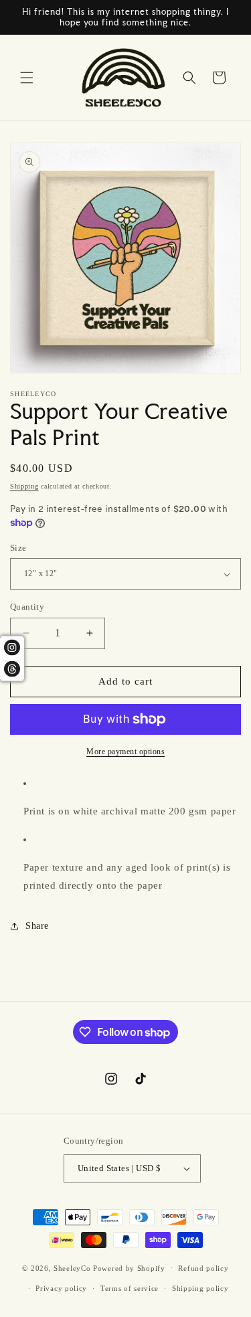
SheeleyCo (72, 1267)
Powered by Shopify (129, 1267)
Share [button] (37, 926)
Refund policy (203, 1268)
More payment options (125, 751)
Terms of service (129, 1288)
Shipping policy (200, 1288)
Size (18, 548)
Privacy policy (61, 1288)
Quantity (27, 607)
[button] (26, 77)
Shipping (24, 486)
